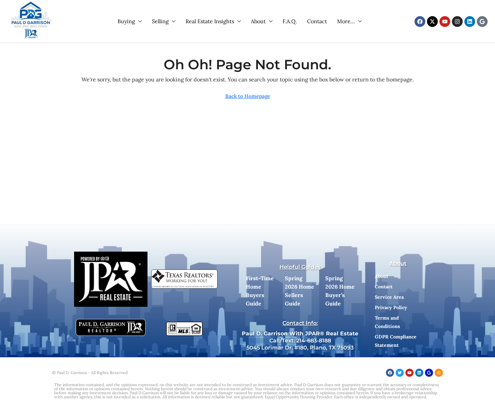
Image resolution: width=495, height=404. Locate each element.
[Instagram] (457, 21)
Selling (160, 21)
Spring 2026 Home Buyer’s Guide (340, 291)
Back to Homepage (247, 96)
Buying (126, 21)
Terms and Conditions (387, 322)
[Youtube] (444, 21)
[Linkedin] (469, 21)
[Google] (482, 21)
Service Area (389, 297)
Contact (317, 21)
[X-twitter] (432, 21)
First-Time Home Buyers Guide (260, 291)
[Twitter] (400, 373)
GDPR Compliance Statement (396, 341)
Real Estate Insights (210, 21)
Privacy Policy (391, 307)
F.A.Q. (290, 21)
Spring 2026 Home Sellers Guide (299, 291)
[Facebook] (420, 21)
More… (346, 21)
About (258, 21)
